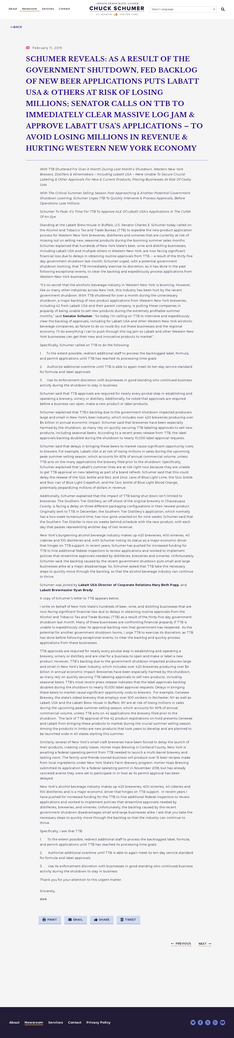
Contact (64, 8)
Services (48, 8)
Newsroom (29, 8)
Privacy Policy (98, 1022)
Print (52, 919)
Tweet (130, 919)
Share (104, 919)
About (13, 8)
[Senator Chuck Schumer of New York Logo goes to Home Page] (117, 9)
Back (18, 27)
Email (78, 919)
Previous (183, 943)
